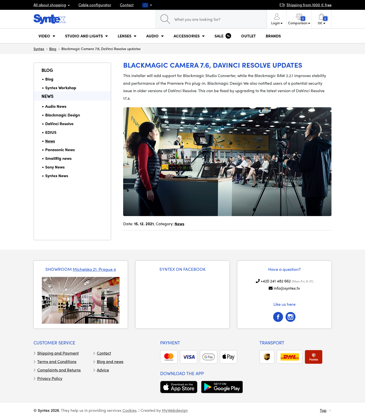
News (47, 96)
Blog (52, 48)
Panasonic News (60, 149)
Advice (103, 370)
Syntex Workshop (60, 87)
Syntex (39, 48)
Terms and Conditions (56, 361)
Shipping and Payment (58, 353)
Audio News (55, 106)
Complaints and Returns (59, 370)
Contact (127, 4)
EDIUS (50, 132)
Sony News (55, 167)
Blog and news (110, 361)
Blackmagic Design (62, 115)
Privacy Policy (49, 378)
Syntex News (56, 175)
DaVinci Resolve (59, 123)
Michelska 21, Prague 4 (94, 269)
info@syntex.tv (287, 288)
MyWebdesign (175, 410)
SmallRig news (58, 158)
